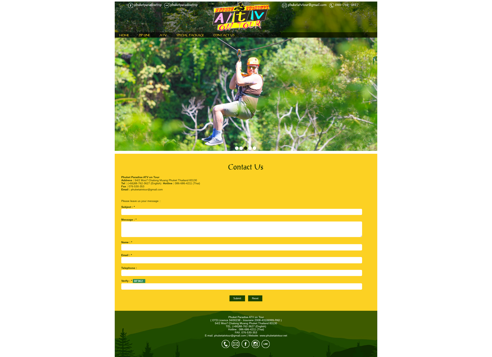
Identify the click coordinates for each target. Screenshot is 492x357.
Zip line (144, 35)
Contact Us (224, 35)
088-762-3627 (347, 4)
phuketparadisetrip (148, 4)
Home (124, 35)
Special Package (190, 35)
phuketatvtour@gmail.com (307, 4)
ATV (163, 35)
